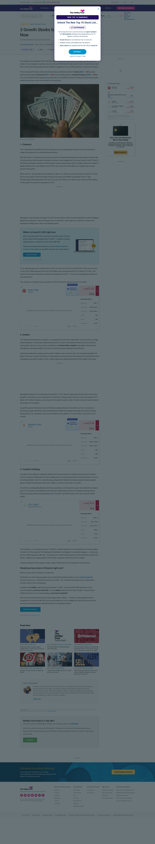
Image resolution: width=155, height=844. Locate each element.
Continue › (77, 52)
